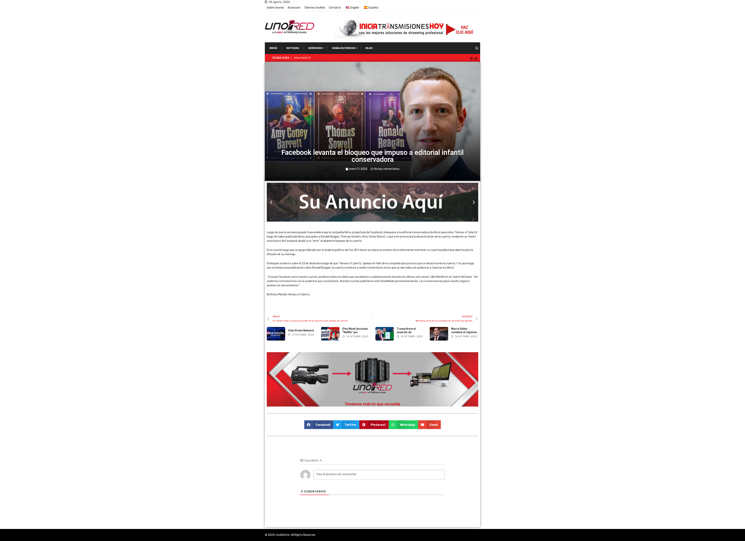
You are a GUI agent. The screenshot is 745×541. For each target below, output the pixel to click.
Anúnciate (294, 7)
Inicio (273, 48)
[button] (471, 59)
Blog (369, 48)
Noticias (293, 48)
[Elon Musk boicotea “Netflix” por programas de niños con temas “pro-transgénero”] (330, 334)
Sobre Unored (275, 7)
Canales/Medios (343, 48)
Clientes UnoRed (314, 7)
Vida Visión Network (301, 330)
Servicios (315, 48)
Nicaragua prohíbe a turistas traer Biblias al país (321, 57)
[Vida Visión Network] (276, 334)
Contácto (335, 7)
